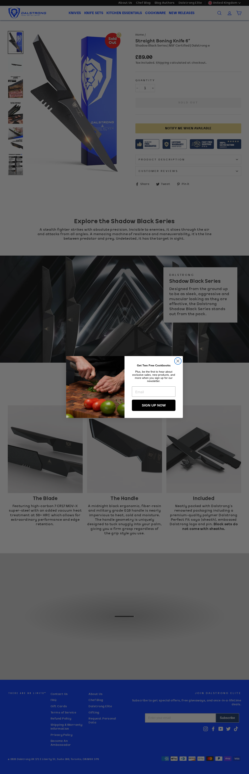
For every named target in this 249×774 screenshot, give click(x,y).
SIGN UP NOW (154, 405)
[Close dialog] (177, 361)
